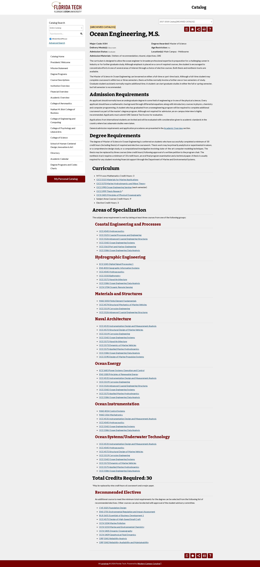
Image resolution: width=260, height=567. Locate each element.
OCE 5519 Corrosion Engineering (114, 308)
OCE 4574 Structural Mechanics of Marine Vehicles (123, 304)
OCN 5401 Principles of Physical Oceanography (118, 195)
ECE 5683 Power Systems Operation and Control (121, 370)
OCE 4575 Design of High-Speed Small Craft (120, 519)
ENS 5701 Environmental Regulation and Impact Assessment (127, 511)
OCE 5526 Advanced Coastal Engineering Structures (123, 238)
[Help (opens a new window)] (209, 29)
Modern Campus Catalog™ (149, 563)
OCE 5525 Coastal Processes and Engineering (120, 235)
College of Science (59, 137)
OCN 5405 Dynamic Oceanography (115, 531)
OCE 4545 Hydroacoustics (111, 231)
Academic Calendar (60, 159)
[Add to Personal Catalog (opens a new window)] (192, 29)
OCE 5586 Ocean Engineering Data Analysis (119, 250)
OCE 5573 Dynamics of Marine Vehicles (117, 345)
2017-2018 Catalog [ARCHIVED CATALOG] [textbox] (177, 22)
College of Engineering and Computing (63, 120)
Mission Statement (59, 68)
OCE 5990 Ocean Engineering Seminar (114, 187)
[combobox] (186, 21)
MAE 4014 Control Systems (112, 411)
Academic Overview (60, 97)
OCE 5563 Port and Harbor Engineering (117, 246)
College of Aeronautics (61, 103)
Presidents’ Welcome (60, 62)
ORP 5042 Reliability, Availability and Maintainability (124, 542)
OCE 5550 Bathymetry (109, 275)
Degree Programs (59, 74)
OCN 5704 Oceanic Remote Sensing (116, 287)
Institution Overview (60, 85)
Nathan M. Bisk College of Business (63, 111)
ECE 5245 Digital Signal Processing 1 (116, 264)
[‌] (67, 12)
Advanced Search (57, 43)
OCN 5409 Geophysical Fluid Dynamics (117, 534)
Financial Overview (59, 91)
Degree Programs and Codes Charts (64, 166)
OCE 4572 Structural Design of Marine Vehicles (121, 329)
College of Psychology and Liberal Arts (63, 130)
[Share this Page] (198, 29)
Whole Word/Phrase (59, 39)
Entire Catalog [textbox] (55, 28)
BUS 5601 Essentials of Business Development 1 (121, 515)
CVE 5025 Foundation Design (112, 507)
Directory (55, 153)
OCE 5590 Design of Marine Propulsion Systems (121, 356)
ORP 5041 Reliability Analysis (113, 538)
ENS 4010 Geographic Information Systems (119, 268)
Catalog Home (57, 56)
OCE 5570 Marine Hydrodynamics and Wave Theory (120, 183)
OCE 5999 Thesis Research (109, 191)
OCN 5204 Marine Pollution (112, 523)
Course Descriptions (60, 80)
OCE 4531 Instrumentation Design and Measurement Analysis (127, 326)
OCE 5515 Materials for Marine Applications (117, 179)
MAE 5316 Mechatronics (111, 414)
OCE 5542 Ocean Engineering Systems (117, 242)
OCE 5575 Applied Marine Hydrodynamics (119, 349)
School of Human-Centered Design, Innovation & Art (63, 145)
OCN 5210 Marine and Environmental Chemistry (121, 527)
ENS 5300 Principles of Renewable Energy (118, 374)
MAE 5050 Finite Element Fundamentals (117, 300)
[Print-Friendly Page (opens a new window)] (204, 29)
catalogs (105, 563)
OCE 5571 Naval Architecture (113, 279)
